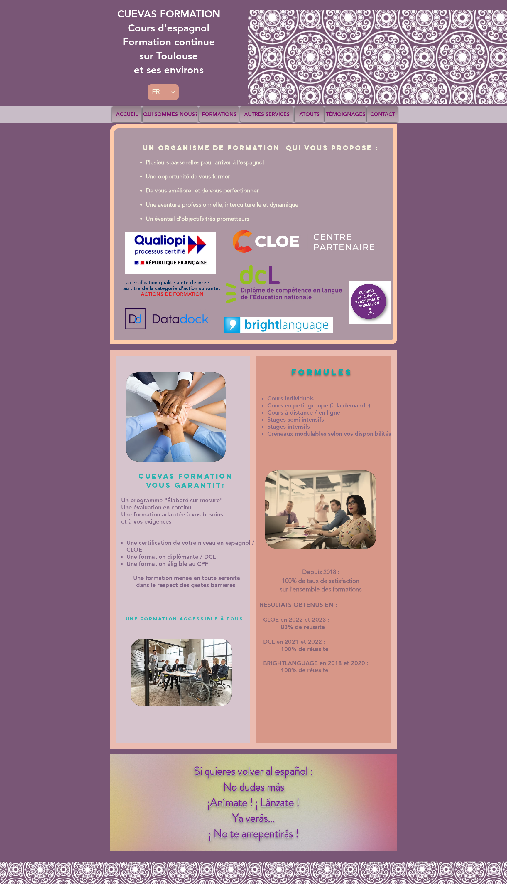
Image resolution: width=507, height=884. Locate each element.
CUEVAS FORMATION (168, 42)
